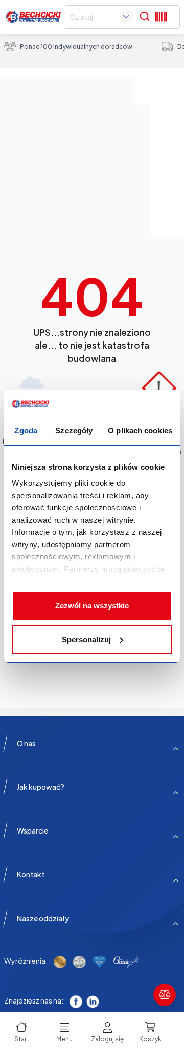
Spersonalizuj (86, 639)
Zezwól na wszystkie (92, 605)
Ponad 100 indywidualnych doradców (76, 47)
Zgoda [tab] (25, 430)
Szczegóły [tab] (74, 430)
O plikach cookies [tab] (140, 430)
